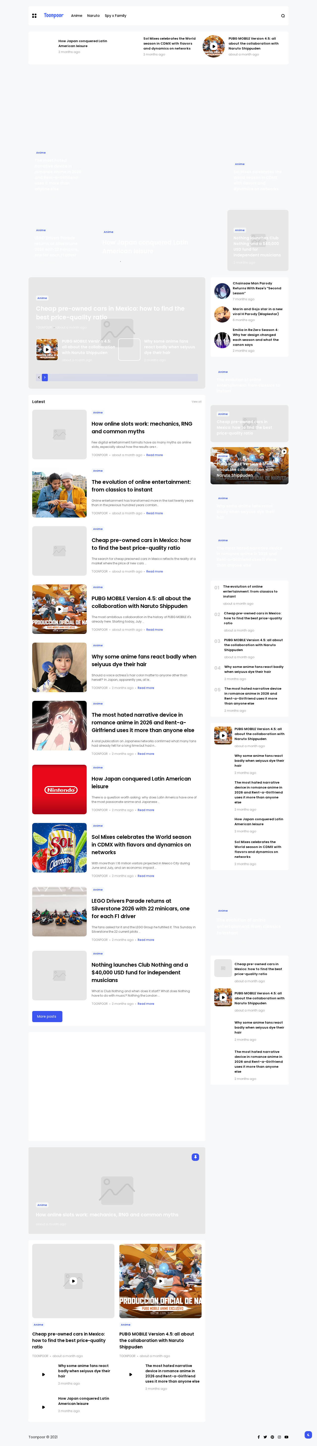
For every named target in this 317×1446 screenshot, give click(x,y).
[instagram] (279, 1437)
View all (197, 402)
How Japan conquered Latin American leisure (82, 43)
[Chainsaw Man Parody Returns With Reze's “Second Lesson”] (222, 291)
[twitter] (265, 1437)
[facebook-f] (259, 1437)
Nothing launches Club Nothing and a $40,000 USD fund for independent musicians (140, 972)
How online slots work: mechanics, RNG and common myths (107, 1214)
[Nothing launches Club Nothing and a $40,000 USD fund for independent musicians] (59, 975)
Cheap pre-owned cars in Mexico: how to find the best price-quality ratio (69, 1340)
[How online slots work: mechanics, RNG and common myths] (59, 434)
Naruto (93, 15)
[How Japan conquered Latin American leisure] (43, 46)
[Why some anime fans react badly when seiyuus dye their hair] (129, 349)
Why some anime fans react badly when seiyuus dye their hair (169, 347)
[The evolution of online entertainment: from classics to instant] (59, 493)
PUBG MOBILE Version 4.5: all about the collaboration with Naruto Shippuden (254, 43)
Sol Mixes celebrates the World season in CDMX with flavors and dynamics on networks (169, 43)
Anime (76, 15)
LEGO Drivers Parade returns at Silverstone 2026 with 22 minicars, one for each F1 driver (141, 908)
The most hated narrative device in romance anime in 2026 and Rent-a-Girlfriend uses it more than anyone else (143, 722)
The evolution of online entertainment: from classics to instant (248, 385)
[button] (34, 16)
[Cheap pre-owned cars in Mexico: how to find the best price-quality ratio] (59, 551)
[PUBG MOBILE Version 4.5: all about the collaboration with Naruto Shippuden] (214, 46)
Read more (154, 455)
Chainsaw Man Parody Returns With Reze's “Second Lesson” (257, 288)
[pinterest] (272, 1437)
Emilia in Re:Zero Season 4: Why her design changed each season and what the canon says (256, 337)
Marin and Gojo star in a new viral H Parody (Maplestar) (258, 311)
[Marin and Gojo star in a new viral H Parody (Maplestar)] (222, 314)
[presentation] (39, 377)
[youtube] (287, 1437)
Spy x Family (115, 15)
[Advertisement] (158, 104)
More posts (46, 1016)
